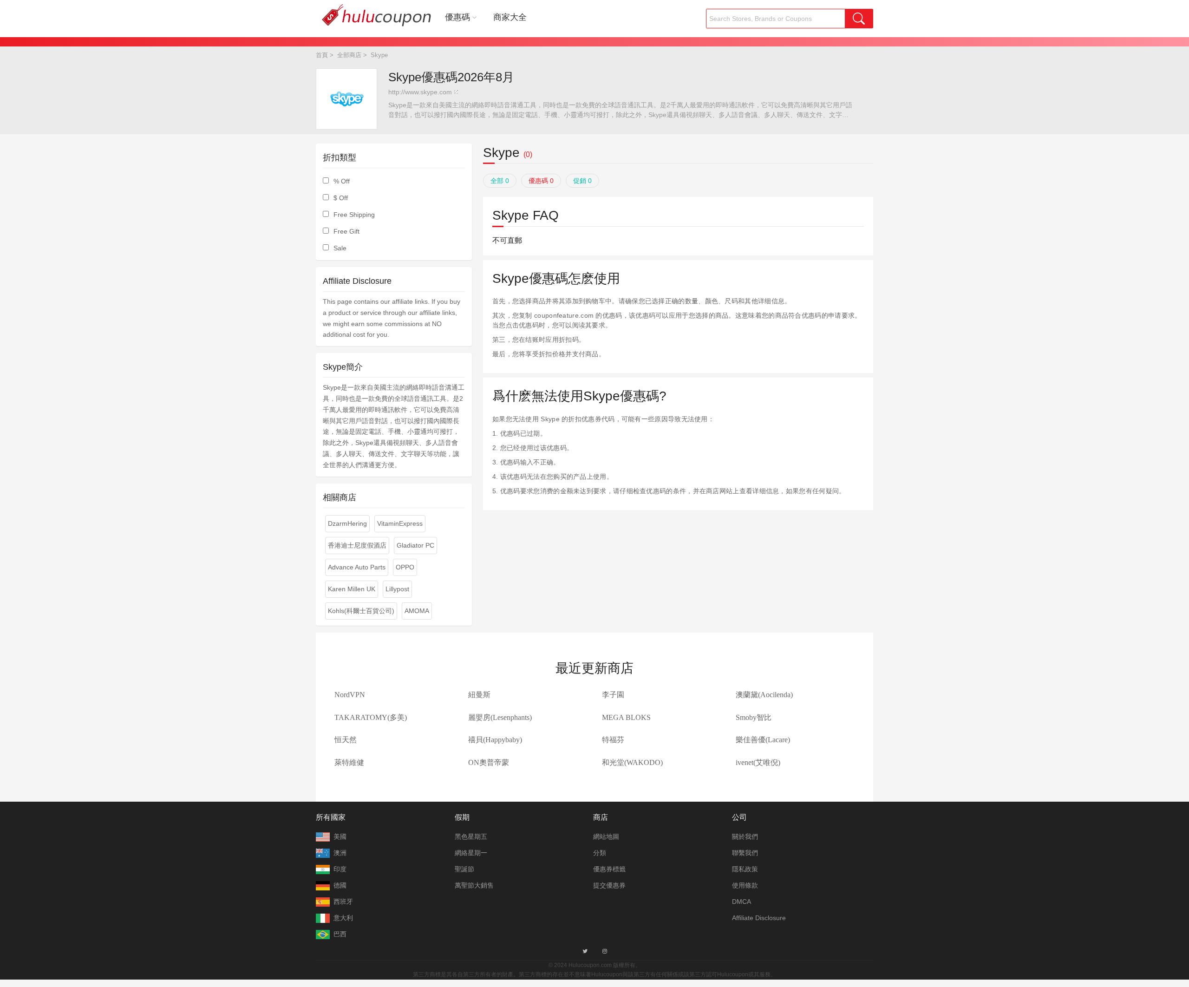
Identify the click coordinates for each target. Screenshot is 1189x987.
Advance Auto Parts (356, 567)
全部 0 (499, 180)
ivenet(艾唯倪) (758, 762)
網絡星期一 (471, 852)
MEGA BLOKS (626, 717)
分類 (599, 852)
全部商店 (349, 55)
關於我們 (745, 836)
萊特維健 (349, 762)
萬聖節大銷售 (474, 885)
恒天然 (345, 740)
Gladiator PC (415, 545)
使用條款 (745, 885)
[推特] (585, 951)
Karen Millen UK (351, 589)
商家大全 (510, 17)
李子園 (613, 695)
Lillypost (397, 589)
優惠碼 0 (541, 180)
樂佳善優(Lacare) (763, 740)
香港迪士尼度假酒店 (357, 545)
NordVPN (349, 695)
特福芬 (613, 740)
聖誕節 (464, 869)
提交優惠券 (609, 885)
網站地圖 (606, 836)
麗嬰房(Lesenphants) (500, 717)
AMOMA (417, 610)
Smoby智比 (753, 717)
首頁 (322, 55)
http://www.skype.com (420, 92)
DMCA (741, 901)
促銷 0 (582, 180)
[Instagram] (604, 951)
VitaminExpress (400, 523)
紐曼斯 (479, 695)
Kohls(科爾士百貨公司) (361, 610)
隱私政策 (745, 869)
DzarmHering (347, 523)
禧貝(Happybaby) (495, 740)
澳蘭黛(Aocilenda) (764, 695)
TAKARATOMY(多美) (370, 717)
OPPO (405, 567)
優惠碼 (457, 17)
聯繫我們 (745, 852)
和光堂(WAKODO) (632, 762)
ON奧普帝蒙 (488, 762)
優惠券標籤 (609, 869)
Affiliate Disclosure (759, 918)
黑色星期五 (471, 836)
